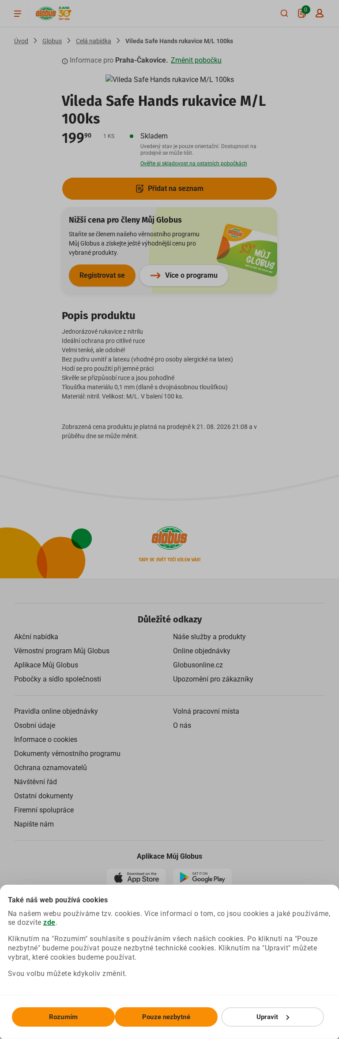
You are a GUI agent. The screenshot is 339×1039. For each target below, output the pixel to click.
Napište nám (34, 824)
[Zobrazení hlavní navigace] (17, 13)
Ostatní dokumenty (43, 796)
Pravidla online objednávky (56, 711)
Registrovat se (102, 275)
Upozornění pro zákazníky (213, 679)
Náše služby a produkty (209, 637)
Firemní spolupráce (44, 810)
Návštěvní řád (35, 782)
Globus (52, 41)
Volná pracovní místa (206, 711)
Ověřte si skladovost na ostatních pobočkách (193, 163)
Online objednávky (201, 651)
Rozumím (63, 1017)
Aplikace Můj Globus (46, 665)
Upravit (267, 1017)
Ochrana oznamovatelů (50, 767)
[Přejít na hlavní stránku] (45, 13)
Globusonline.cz (198, 665)
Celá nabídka (93, 41)
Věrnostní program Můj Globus (61, 651)
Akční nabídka (36, 637)
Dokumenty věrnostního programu (67, 753)
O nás (182, 725)
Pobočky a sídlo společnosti (57, 679)
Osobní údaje (34, 725)
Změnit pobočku (196, 60)
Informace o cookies (45, 739)
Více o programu (191, 275)
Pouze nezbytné (166, 1017)
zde (49, 922)
